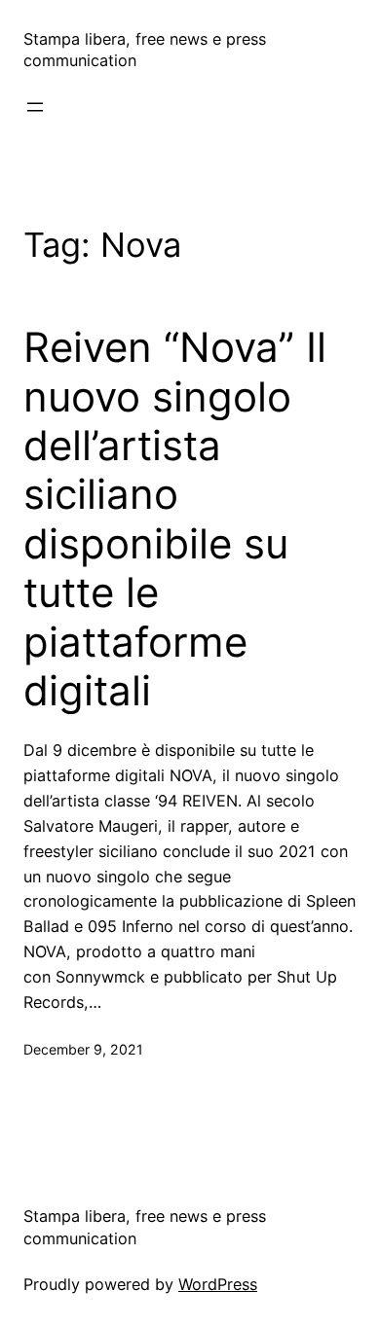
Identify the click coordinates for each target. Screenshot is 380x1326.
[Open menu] (35, 107)
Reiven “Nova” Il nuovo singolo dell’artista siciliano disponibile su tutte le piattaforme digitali (174, 519)
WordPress (217, 1284)
